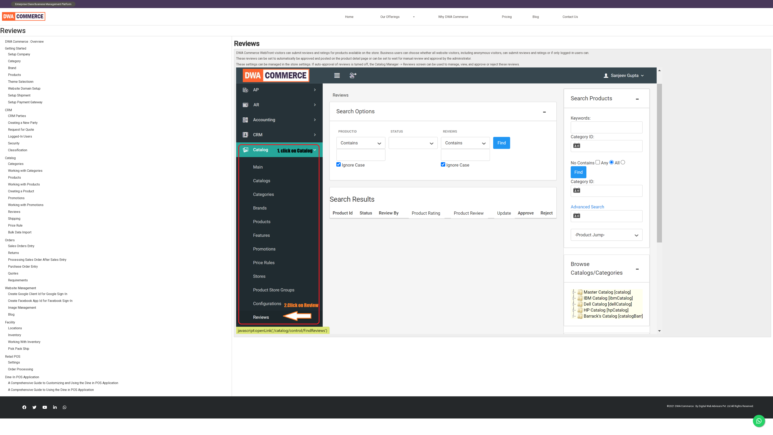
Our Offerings (390, 17)
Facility (10, 322)
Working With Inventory (24, 342)
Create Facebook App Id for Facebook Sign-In (40, 301)
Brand (12, 68)
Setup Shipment (19, 95)
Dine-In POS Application (22, 377)
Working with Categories (25, 171)
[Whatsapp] (64, 407)
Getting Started (15, 48)
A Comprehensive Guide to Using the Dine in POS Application (51, 390)
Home (349, 17)
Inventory (14, 335)
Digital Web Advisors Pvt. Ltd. (715, 406)
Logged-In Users (20, 136)
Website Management (20, 288)
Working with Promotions (25, 205)
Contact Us (570, 17)
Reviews (14, 212)
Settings (14, 362)
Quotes (13, 273)
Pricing (507, 17)
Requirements (18, 280)
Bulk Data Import (19, 232)
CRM (8, 110)
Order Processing (20, 369)
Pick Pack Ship (18, 349)
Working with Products (24, 184)
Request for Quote (21, 130)
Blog (535, 17)
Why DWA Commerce (453, 17)
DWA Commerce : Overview (24, 42)
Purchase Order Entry (23, 266)
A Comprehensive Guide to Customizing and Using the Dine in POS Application (63, 383)
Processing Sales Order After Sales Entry (37, 260)
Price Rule (15, 225)
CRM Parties (17, 116)
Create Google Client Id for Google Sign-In (37, 294)
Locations (15, 328)
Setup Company (19, 54)
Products (14, 75)
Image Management (22, 308)
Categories (16, 164)
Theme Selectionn (20, 82)
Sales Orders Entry (21, 246)
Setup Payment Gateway (25, 102)
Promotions (16, 198)
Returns (13, 253)
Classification (17, 150)
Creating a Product (21, 191)
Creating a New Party (23, 123)
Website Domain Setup (24, 88)
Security (14, 143)
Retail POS (13, 356)
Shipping (14, 219)
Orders (10, 240)
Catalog (10, 158)
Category (14, 61)
